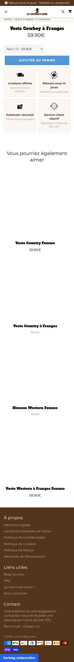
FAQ (7, 580)
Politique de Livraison (20, 544)
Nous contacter (15, 593)
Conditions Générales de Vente (27, 531)
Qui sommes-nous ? (19, 587)
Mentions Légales (17, 525)
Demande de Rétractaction (24, 556)
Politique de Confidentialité (25, 537)
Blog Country (14, 574)
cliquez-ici (31, 626)
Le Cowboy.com (25, 636)
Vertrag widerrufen (19, 658)
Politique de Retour (19, 550)
